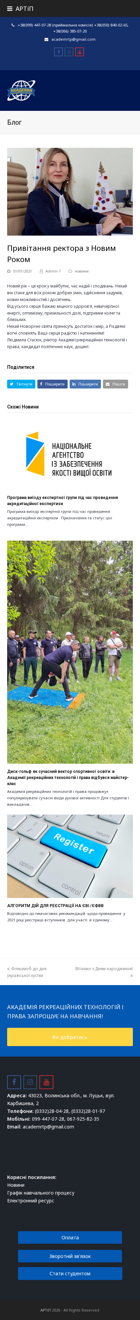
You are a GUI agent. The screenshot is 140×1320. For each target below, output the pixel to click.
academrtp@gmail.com (73, 39)
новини (82, 271)
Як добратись (69, 1037)
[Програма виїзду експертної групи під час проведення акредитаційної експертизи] (70, 454)
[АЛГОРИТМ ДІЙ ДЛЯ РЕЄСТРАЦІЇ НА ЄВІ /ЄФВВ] (70, 856)
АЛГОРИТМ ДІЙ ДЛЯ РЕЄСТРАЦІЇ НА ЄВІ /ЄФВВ (55, 905)
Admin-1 (53, 271)
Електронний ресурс (30, 1200)
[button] (21, 384)
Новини (15, 1185)
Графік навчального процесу (40, 1192)
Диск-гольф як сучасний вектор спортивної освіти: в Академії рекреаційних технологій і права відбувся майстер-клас (68, 777)
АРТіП (45, 1310)
